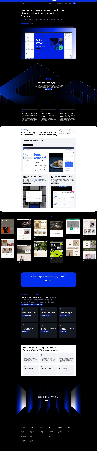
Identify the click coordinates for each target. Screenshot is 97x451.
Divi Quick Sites (35, 179)
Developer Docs (42, 432)
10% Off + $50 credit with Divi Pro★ (65, 315)
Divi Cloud (31, 432)
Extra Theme (31, 440)
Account (70, 3)
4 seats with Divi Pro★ (63, 331)
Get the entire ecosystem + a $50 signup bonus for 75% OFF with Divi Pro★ (32, 304)
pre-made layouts (37, 180)
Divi (50, 3)
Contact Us (69, 431)
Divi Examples (60, 431)
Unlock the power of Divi (25, 23)
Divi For (53, 3)
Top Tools (50, 436)
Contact (65, 3)
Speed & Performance (23, 440)
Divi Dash (53, 180)
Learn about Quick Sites (26, 183)
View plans (31, 23)
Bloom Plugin (31, 441)
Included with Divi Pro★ (25, 331)
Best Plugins (50, 435)
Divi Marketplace (32, 431)
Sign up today (46, 400)
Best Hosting (50, 437)
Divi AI (39, 179)
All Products (59, 3)
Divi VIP (31, 436)
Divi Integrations (60, 432)
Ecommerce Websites (23, 436)
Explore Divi (50, 400)
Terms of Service (70, 432)
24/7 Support (41, 431)
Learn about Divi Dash (55, 183)
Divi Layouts (22, 431)
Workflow (22, 435)
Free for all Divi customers (44, 331)
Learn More (54, 0)
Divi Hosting (31, 437)
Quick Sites (22, 432)
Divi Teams (31, 435)
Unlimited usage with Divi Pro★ (26, 315)
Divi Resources (51, 431)
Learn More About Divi (48, 89)
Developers (22, 441)
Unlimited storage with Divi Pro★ (45, 315)
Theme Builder (22, 437)
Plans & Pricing (32, 444)
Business (50, 432)
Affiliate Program (60, 435)
